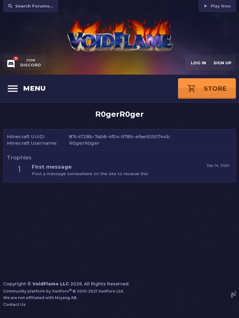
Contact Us (14, 304)
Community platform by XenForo (63, 291)
